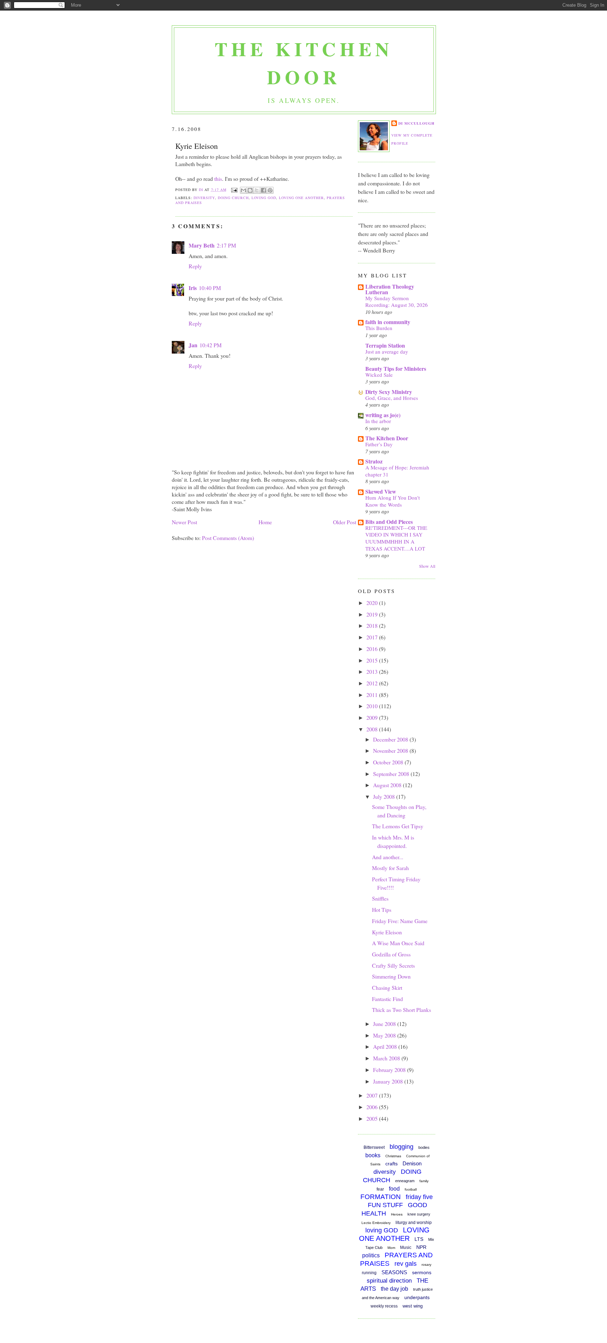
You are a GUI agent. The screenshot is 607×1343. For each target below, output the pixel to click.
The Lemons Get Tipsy (397, 826)
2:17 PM (226, 245)
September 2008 (392, 773)
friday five (419, 1196)
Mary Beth (202, 245)
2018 (372, 625)
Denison (412, 1163)
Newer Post (184, 522)
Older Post (344, 522)
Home (265, 522)
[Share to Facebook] (263, 190)
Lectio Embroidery (376, 1223)
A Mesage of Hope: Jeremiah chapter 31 (397, 471)
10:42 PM (211, 345)
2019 (372, 614)
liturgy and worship (414, 1222)
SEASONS (394, 1272)
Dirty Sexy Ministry (388, 392)
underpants (417, 1297)
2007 (372, 1095)
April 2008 (385, 1046)
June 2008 (385, 1023)
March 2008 (387, 1058)
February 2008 (390, 1069)
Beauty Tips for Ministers (395, 368)
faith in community (387, 322)
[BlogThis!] (250, 190)
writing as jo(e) (382, 415)
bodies (424, 1147)
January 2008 (388, 1081)
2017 (372, 637)
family (424, 1181)
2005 (372, 1118)
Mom (391, 1248)
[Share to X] (256, 190)
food (394, 1189)
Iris (193, 288)
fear (380, 1189)
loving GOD (264, 197)
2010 (372, 706)
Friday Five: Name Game (399, 920)
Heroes (397, 1214)
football (411, 1189)
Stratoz (374, 461)
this (218, 178)
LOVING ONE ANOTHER (301, 197)
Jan (193, 345)
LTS (419, 1239)
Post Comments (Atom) (228, 537)
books (372, 1155)
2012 (372, 683)
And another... (387, 857)
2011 (372, 694)
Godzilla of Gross (391, 954)
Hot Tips (381, 909)
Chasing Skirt (387, 987)
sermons (421, 1272)
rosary (426, 1264)
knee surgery (418, 1214)
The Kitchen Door (304, 63)
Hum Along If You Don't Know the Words (392, 501)
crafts (391, 1163)
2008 (372, 729)
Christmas (393, 1156)
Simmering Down (391, 976)
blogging (401, 1146)
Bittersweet (374, 1147)
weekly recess (384, 1306)
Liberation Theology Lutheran (389, 289)
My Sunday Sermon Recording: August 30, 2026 (396, 302)
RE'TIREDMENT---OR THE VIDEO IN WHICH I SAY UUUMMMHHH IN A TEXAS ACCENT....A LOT (396, 538)
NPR (421, 1247)
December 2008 (391, 739)
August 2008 (388, 785)
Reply (195, 266)
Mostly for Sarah (390, 867)
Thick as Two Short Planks (401, 1009)
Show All (427, 566)
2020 (372, 602)
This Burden (378, 327)
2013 (372, 671)
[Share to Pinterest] (270, 190)
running (369, 1272)
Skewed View (380, 491)
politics (371, 1255)
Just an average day (386, 351)
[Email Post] (234, 189)
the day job (394, 1289)
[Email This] (243, 190)
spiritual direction (389, 1280)
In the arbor (378, 420)
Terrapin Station (385, 345)
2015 (372, 660)
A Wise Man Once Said (398, 943)
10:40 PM (210, 287)
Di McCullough (416, 123)
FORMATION (380, 1196)
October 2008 (389, 762)
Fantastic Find (387, 998)
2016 (372, 648)
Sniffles (380, 898)
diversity (204, 197)
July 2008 (384, 796)
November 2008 (391, 750)
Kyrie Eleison (387, 932)
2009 (372, 717)
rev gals (405, 1263)
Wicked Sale (379, 374)
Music (405, 1247)
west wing (413, 1306)
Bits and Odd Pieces (389, 522)
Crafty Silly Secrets (393, 965)
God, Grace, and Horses (391, 397)
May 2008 (385, 1035)
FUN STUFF (385, 1205)
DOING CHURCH (233, 197)
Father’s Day (379, 444)
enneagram (405, 1181)
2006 (372, 1107)
